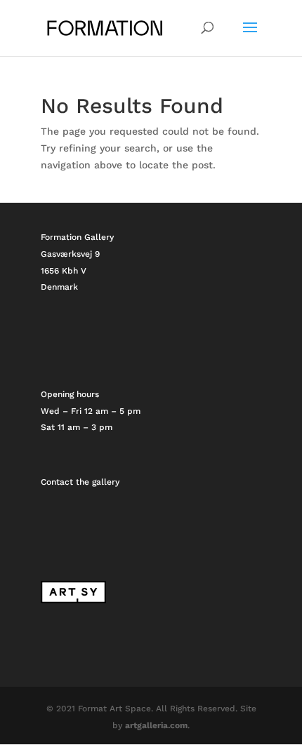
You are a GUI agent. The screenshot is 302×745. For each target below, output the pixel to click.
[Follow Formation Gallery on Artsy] (73, 600)
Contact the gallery (80, 482)
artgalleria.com (156, 725)
